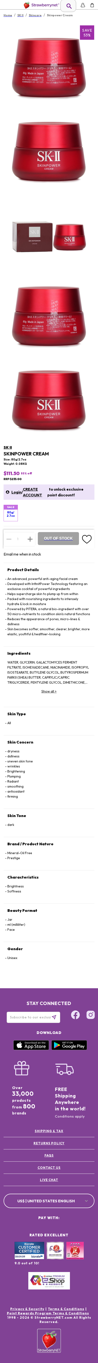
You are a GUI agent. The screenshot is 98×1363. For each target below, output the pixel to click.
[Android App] (69, 1049)
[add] (30, 539)
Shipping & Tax (49, 1131)
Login (16, 492)
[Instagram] (90, 1016)
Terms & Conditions (66, 1309)
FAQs (49, 1155)
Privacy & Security (27, 1309)
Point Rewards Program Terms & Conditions (48, 1313)
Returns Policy (49, 1143)
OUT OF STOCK (58, 538)
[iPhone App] (31, 1049)
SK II (8, 447)
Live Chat (49, 1180)
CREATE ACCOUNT (32, 492)
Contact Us (49, 1168)
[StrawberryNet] (40, 5)
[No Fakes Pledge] (75, 1256)
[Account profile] (83, 5)
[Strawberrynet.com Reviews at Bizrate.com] (29, 1258)
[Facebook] (75, 1016)
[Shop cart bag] (92, 5)
